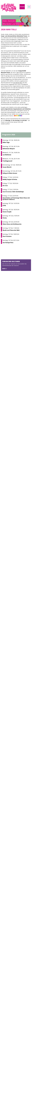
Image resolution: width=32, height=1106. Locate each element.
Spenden (22, 6)
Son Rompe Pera (17, 82)
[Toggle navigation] (29, 6)
